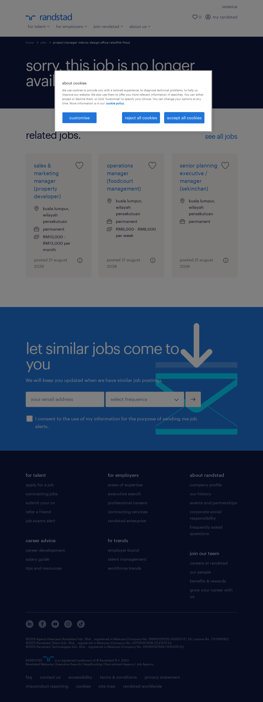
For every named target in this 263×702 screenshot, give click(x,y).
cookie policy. (115, 103)
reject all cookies (141, 117)
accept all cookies (184, 117)
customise (79, 117)
